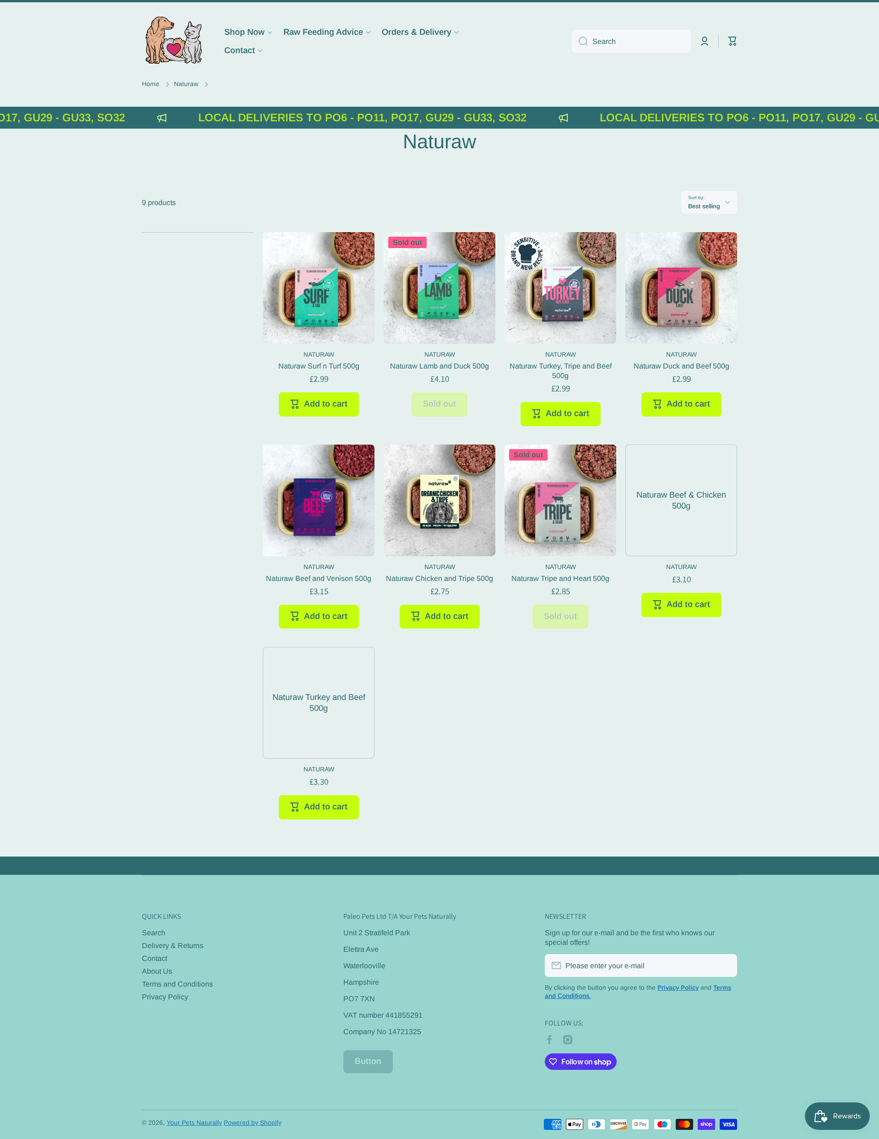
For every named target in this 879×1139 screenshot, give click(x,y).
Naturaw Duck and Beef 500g (681, 366)
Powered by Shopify (253, 1122)
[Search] (580, 41)
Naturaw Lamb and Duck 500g (439, 366)
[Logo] (174, 41)
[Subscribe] (725, 965)
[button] (732, 41)
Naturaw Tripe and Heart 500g (560, 578)
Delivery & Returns (172, 945)
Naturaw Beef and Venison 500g (318, 578)
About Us (157, 971)
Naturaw (186, 84)
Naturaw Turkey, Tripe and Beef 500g (561, 371)
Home (150, 84)
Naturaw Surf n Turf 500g (318, 366)
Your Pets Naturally (194, 1122)
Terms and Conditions (177, 984)
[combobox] (631, 41)
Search (153, 932)
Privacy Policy (165, 997)
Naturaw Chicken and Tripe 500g (439, 578)
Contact (154, 958)
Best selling (704, 206)
